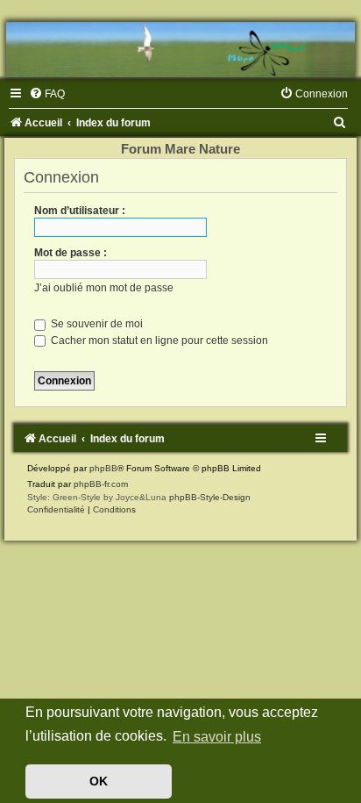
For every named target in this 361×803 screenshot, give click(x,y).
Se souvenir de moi (95, 324)
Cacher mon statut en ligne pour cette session (158, 340)
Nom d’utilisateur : (79, 210)
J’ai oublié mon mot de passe (103, 288)
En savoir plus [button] (217, 736)
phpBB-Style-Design (210, 497)
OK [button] (98, 781)
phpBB (103, 468)
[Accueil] (180, 49)
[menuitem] (47, 94)
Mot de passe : (70, 253)
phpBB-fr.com (101, 484)
